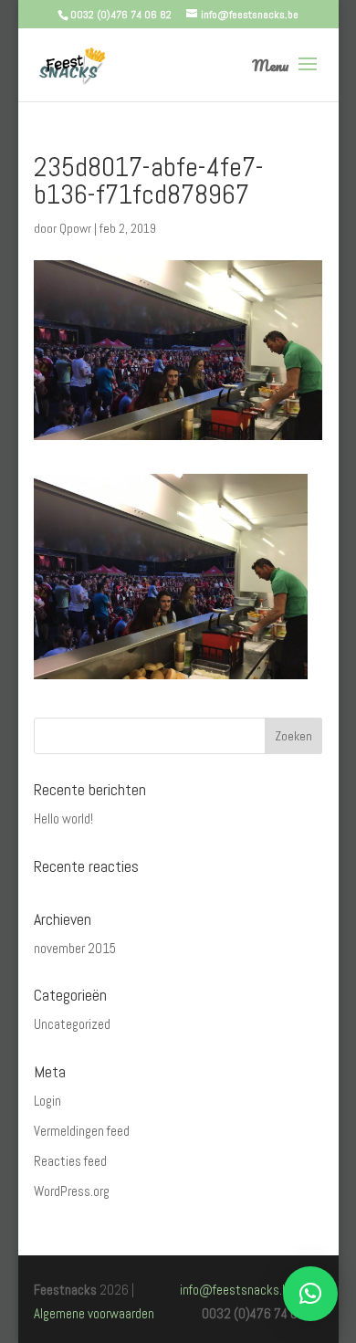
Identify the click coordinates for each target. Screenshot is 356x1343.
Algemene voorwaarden (94, 1313)
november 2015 (75, 948)
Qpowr (75, 228)
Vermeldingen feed (82, 1130)
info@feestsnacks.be (237, 1289)
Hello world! (63, 818)
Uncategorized (72, 1024)
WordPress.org (72, 1191)
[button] (310, 1293)
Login (47, 1100)
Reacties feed (70, 1161)
